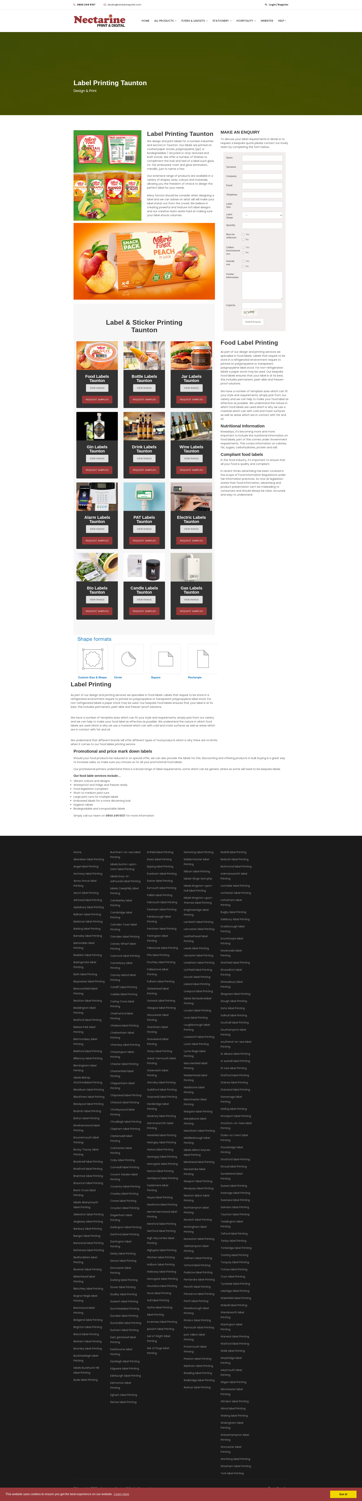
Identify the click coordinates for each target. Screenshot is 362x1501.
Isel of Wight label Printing (158, 1338)
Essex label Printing (159, 859)
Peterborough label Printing (196, 1310)
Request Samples (97, 399)
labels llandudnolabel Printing (197, 1001)
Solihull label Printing (234, 1015)
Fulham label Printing (160, 981)
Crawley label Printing (124, 1194)
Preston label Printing (197, 1359)
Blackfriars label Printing (89, 1097)
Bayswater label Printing (89, 981)
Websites (267, 21)
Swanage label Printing (235, 1193)
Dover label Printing (123, 1287)
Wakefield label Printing (236, 1298)
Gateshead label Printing (158, 991)
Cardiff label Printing (123, 987)
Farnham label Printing (161, 929)
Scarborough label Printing (233, 929)
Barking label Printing (87, 929)
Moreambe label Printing (194, 1171)
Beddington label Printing (85, 1010)
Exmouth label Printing (161, 888)
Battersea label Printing (89, 1250)
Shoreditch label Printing (231, 972)
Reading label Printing (198, 1373)
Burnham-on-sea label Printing (125, 854)
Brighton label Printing (88, 1327)
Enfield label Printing (160, 852)
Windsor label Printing (235, 1401)
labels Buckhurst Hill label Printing (86, 1370)
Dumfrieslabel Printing (124, 1308)
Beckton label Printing (88, 1001)
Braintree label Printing (88, 1176)
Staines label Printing (234, 1082)
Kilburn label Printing (197, 871)
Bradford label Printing (88, 1169)
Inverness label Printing (162, 1322)
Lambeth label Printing (198, 922)
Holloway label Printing (161, 1272)
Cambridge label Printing (121, 915)
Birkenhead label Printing (84, 1279)
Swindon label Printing (235, 1207)
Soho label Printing (233, 1008)
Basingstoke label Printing (85, 964)
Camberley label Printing (121, 903)
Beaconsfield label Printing (85, 991)
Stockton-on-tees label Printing (236, 1125)
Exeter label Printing (160, 881)
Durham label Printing (124, 1330)
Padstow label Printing (198, 1272)
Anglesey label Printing (88, 1221)
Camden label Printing (125, 936)
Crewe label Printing (123, 1201)
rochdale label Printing (235, 886)
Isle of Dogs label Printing (158, 1350)
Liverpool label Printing (198, 991)
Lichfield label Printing (198, 970)
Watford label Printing (235, 1344)
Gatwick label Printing (161, 1001)
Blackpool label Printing (89, 1104)
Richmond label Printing (236, 866)
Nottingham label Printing (195, 1229)
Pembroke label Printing (199, 1279)
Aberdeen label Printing (89, 859)
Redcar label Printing (197, 1387)
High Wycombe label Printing (160, 1240)
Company (231, 176)
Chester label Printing (124, 1064)
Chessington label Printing (122, 1054)
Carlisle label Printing (123, 994)
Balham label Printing (87, 914)
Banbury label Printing (88, 1229)
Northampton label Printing (196, 1210)
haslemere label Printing (157, 1187)
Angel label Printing (86, 866)
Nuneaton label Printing (199, 1239)
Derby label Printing (123, 1253)
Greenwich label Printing (157, 1073)
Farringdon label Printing (157, 938)
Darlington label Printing (125, 1227)
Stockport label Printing (236, 1116)
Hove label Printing (159, 1293)
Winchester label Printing (232, 1391)
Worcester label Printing (231, 1449)
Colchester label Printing (121, 1150)
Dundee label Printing (124, 1316)
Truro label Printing (233, 1276)
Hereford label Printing (161, 1224)
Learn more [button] (121, 1494)
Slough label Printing (234, 1001)
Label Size (229, 205)
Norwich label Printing (198, 1220)
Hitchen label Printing (161, 1257)
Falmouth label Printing (162, 902)
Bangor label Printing (87, 1236)
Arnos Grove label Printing (85, 883)
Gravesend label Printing (157, 1041)
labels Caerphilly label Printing (124, 890)
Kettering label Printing (198, 852)
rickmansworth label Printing (234, 876)
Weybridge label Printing (231, 1360)
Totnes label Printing (234, 1269)
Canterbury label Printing (121, 965)
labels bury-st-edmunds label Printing (125, 878)
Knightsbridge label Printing (196, 912)
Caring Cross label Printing (122, 1004)
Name (229, 157)
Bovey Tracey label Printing (86, 1152)
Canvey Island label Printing (123, 977)
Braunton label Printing (88, 1183)
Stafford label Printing (235, 1075)
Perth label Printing (196, 1301)
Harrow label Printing (160, 1171)
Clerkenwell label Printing (121, 1138)
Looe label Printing (196, 1018)
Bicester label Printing (88, 1269)
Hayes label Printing (160, 1197)
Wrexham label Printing (236, 1466)
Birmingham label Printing (85, 1068)
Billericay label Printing (88, 1058)
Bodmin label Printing (87, 1111)
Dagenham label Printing (121, 1217)
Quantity (230, 225)
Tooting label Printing (234, 1255)
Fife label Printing (158, 955)
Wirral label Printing (233, 1408)
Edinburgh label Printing (125, 1376)
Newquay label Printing (198, 1188)
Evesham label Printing (162, 874)
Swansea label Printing (235, 1200)
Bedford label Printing (87, 1020)
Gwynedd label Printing (162, 1097)
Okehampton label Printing (196, 1248)
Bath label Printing (85, 974)
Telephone (231, 194)
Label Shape (229, 216)
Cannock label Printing (125, 956)
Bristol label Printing (86, 1334)
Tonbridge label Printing (236, 1248)
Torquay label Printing (235, 1262)
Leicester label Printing (198, 955)
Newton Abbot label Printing (196, 1198)
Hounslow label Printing (162, 1286)
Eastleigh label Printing (125, 1361)
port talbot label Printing (194, 1337)
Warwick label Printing (235, 1336)
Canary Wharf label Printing (123, 946)
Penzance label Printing (199, 1294)
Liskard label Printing (197, 984)
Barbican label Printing (88, 921)
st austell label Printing (235, 1061)
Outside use (230, 263)
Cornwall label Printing (124, 1167)
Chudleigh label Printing (125, 1122)
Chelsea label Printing (124, 1025)
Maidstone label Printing (194, 1089)
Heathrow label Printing (162, 1204)
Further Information (232, 276)
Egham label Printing (123, 1395)
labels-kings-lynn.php (198, 878)
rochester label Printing (236, 893)
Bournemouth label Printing (86, 1140)
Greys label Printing (159, 1051)
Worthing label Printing (235, 1459)
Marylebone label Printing (195, 1121)
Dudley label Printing (123, 1294)
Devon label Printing (123, 1261)
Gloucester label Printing (158, 1017)
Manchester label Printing (195, 1102)
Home (145, 21)
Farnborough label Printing (159, 919)
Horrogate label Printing (162, 1279)
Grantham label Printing (157, 1029)
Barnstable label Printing (84, 945)
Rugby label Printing (233, 912)
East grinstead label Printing (123, 1339)
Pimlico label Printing (197, 1320)
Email (229, 185)
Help (281, 21)
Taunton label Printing (235, 1214)
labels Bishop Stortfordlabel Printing (88, 1080)
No (247, 239)
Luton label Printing (196, 1044)
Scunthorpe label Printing (232, 941)
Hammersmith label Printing (160, 1125)
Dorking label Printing (124, 1280)
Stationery (220, 21)
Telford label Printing (234, 1233)
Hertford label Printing (161, 1231)
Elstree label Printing (123, 1402)
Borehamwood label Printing (87, 1128)
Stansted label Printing (235, 1089)
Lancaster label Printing (199, 929)
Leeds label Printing (196, 948)
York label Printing (232, 1473)
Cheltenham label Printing (122, 1035)
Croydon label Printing (124, 1208)
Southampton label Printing (233, 1032)
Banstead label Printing (89, 1243)
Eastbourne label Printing (121, 1351)
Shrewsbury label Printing (232, 984)
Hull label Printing (158, 1300)
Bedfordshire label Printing (85, 1259)
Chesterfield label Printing (121, 1073)
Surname (231, 167)
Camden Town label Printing (123, 927)
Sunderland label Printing (231, 1176)
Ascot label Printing (86, 893)
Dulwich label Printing (124, 1301)
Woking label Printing (234, 1416)
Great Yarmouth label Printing (161, 1060)
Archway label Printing (88, 874)
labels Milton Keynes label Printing (197, 1152)
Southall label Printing (235, 1022)
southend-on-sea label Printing (236, 1044)
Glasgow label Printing (161, 1008)
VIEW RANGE (97, 388)
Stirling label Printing (234, 1109)
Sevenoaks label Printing (231, 953)
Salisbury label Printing (235, 919)
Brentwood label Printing (84, 1310)
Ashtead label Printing (88, 900)
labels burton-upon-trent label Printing (123, 866)
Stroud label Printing (234, 1166)
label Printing (155, 1315)
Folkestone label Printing (157, 971)
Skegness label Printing (235, 994)
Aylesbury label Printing (89, 907)
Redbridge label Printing (199, 1380)
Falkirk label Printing (159, 895)
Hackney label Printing (161, 1116)
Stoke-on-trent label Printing (234, 1137)
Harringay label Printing (162, 1157)
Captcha (230, 305)
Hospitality (245, 21)
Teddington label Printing (232, 1224)
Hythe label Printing (159, 1307)
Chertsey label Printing (125, 1045)
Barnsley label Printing (88, 936)
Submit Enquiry (253, 322)
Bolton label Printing (86, 1118)
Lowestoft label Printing (199, 1037)
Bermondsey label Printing (85, 1041)
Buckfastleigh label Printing (86, 1358)
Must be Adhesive (231, 236)
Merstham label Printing (199, 1131)
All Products (164, 21)
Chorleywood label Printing (122, 1112)
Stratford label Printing (235, 1159)
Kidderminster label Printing (196, 861)
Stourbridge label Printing (232, 1149)
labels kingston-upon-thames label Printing (198, 900)
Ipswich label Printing (160, 1329)
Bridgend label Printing (88, 1320)
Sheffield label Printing (235, 962)
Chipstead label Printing (125, 1095)
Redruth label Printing (234, 859)
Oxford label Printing (197, 1265)
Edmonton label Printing (120, 1385)
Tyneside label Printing (235, 1284)
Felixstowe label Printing (162, 948)
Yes (247, 234)
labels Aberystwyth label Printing (86, 1204)
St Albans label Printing (235, 1054)
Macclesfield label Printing (195, 1065)
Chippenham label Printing (122, 1085)
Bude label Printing (86, 1380)
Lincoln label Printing (197, 977)
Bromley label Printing (88, 1348)
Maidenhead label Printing (195, 1077)
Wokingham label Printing (232, 1425)
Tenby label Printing (233, 1241)
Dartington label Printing (120, 1244)
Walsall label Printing (234, 1305)
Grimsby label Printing (161, 1082)
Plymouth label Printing (199, 1327)
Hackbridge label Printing (158, 1106)
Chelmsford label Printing (121, 1016)
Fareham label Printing (161, 909)
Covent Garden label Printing (124, 1177)
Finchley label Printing (161, 962)
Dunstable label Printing (125, 1323)
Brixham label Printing (88, 1341)
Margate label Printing (198, 1111)
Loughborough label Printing (197, 1027)
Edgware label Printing (124, 1368)
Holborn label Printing (161, 1264)
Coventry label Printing (125, 1186)
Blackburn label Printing (89, 1089)
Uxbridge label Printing (235, 1291)
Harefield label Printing (161, 1135)
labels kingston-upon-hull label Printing (198, 888)
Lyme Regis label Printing (195, 1053)
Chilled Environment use (232, 250)
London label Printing (197, 1010)
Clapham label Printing (125, 1129)
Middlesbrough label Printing (197, 1140)
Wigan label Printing (233, 1382)
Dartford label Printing (124, 1234)
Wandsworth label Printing (232, 1314)
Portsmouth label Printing (195, 1349)
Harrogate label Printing (162, 1164)
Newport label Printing (198, 1181)
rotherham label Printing (231, 902)
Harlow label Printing (160, 1149)
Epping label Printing (160, 866)
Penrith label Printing (197, 1287)
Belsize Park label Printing (84, 1029)
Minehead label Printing (199, 1162)
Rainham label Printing (198, 1366)
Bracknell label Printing (88, 1161)
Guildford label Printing (162, 1089)
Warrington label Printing (231, 1327)
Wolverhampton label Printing (235, 1437)
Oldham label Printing (198, 1258)
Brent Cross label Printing (85, 1192)
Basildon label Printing (88, 955)
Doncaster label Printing (120, 1270)
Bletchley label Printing (88, 1289)
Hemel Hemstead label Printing (162, 1214)
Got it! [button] (343, 1494)
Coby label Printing (122, 1160)
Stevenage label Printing (231, 1099)
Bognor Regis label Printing (85, 1298)
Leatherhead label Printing (196, 938)
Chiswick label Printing (124, 1102)
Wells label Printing (233, 1351)
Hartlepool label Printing (162, 1178)
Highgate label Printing (161, 1250)
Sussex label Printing (234, 1186)
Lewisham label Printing (199, 962)
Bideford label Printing (88, 1051)
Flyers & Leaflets (193, 21)
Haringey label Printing (161, 1142)
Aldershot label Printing (89, 1214)
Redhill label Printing (233, 852)
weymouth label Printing (231, 1372)
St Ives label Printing (234, 1068)
